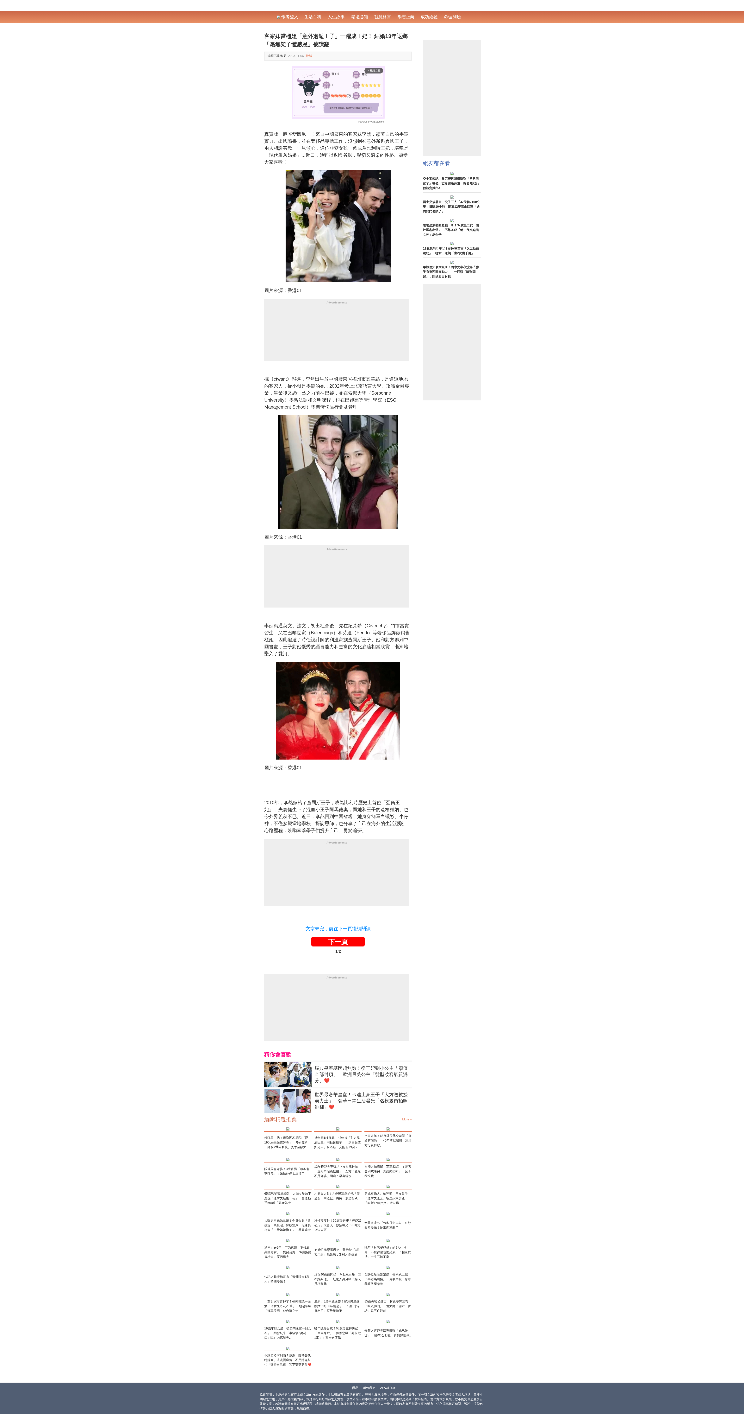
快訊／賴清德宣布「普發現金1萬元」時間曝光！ (286, 1279)
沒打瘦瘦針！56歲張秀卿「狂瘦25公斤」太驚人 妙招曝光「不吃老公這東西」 (338, 1225)
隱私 (355, 1388)
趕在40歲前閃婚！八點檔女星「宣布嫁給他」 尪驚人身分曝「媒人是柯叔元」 (337, 1279)
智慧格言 (382, 16)
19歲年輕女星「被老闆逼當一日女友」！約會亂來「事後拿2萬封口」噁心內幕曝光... (287, 1333)
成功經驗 (429, 16)
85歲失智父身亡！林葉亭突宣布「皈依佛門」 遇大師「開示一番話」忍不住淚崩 (387, 1306)
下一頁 (338, 941)
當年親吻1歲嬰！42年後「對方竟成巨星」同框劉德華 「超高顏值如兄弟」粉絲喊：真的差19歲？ (337, 1142)
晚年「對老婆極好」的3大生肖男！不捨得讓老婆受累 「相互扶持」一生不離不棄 (387, 1252)
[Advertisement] (336, 334)
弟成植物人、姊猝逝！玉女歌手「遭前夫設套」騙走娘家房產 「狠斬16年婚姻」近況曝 (386, 1198)
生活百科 (312, 16)
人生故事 (336, 16)
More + (407, 1119)
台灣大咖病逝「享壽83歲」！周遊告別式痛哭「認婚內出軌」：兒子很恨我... (387, 1171)
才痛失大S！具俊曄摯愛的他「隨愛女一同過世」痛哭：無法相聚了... (337, 1198)
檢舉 (309, 56)
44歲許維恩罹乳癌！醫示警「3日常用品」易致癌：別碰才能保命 (337, 1252)
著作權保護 (388, 1388)
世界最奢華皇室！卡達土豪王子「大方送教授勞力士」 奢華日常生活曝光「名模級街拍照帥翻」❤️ (361, 1101)
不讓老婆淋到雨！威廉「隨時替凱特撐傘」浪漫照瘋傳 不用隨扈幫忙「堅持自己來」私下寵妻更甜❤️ (288, 1360)
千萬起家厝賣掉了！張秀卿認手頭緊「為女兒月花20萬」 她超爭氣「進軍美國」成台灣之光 (287, 1306)
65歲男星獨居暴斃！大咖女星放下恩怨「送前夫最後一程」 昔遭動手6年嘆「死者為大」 (287, 1198)
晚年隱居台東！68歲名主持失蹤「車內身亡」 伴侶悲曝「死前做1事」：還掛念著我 (337, 1333)
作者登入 (289, 16)
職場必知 (359, 16)
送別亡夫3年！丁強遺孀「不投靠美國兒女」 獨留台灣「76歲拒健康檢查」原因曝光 (287, 1252)
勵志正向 (405, 16)
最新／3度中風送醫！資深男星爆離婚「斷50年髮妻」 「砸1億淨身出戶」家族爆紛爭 (337, 1306)
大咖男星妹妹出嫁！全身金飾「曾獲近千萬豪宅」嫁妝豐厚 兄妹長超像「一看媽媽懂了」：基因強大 (287, 1225)
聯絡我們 (369, 1388)
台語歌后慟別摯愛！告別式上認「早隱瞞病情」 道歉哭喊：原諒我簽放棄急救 (387, 1279)
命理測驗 (452, 16)
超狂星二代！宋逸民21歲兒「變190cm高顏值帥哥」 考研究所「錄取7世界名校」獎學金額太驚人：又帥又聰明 (286, 1143)
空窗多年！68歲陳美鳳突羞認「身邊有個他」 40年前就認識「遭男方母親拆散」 (387, 1140)
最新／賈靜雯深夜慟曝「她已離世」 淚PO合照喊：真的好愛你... (388, 1333)
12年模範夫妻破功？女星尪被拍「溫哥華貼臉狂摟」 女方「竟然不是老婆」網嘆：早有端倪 (337, 1171)
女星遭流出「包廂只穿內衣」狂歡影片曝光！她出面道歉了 (387, 1225)
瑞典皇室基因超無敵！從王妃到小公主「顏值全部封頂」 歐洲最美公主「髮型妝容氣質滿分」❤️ (361, 1074)
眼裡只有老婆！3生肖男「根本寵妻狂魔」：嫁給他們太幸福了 (286, 1171)
